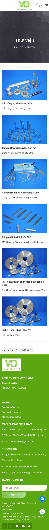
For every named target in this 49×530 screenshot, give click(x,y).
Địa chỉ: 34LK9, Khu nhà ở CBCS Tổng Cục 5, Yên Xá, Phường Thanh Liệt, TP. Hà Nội (24, 432)
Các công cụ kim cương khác (17, 103)
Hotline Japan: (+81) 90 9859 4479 (20, 466)
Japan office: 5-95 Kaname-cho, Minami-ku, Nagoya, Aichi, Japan (24, 457)
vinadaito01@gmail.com (12, 513)
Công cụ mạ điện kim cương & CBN (20, 192)
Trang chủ (18, 47)
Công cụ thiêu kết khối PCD (16, 237)
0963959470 (7, 509)
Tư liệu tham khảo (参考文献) (17, 330)
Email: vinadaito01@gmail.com (19, 441)
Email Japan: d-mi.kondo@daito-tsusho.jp (24, 472)
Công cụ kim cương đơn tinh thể (19, 148)
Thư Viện (31, 47)
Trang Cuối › (26, 350)
